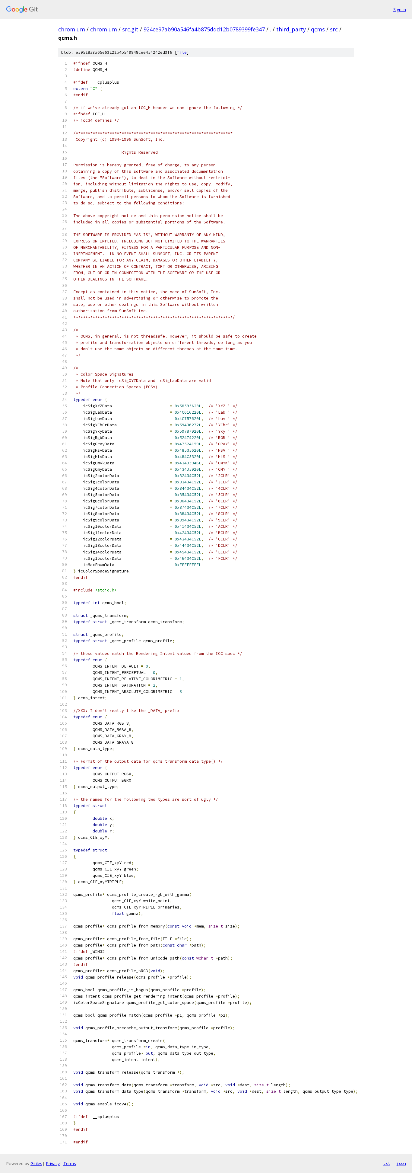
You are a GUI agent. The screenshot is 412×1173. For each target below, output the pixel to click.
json (401, 1163)
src (334, 29)
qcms (318, 29)
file (182, 52)
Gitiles (36, 1163)
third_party (291, 29)
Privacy (53, 1163)
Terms (69, 1163)
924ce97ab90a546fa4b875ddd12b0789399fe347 (204, 29)
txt (386, 1163)
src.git (130, 29)
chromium (71, 29)
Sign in (399, 9)
